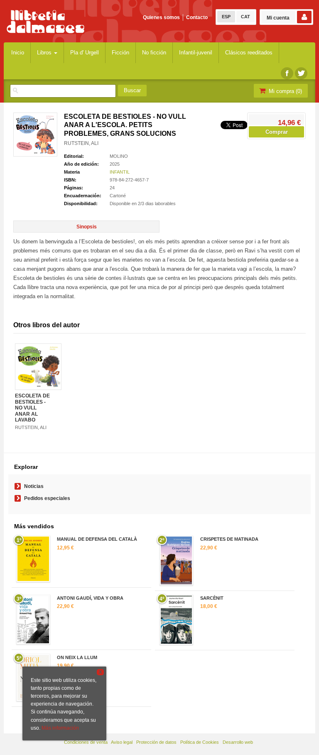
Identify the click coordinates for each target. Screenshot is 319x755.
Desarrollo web (238, 742)
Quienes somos (161, 17)
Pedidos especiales (47, 498)
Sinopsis (86, 227)
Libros (45, 52)
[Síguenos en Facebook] (287, 73)
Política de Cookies (199, 742)
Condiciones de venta (86, 742)
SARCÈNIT (211, 598)
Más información (60, 728)
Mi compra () (284, 91)
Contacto (197, 17)
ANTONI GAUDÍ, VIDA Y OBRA (90, 598)
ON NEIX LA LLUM (77, 657)
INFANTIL (120, 171)
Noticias (34, 486)
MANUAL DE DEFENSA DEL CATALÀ (97, 539)
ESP (226, 16)
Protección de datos (156, 742)
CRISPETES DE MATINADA (229, 539)
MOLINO (119, 156)
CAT (245, 16)
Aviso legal (122, 742)
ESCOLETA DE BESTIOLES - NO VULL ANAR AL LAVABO (32, 408)
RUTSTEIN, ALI (81, 143)
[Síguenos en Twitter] (301, 73)
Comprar (276, 132)
